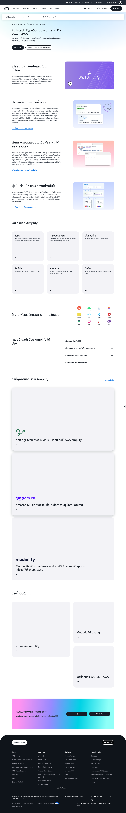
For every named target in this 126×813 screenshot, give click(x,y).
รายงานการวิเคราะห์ (44, 781)
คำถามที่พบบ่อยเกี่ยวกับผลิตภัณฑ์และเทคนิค (49, 776)
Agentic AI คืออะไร (18, 763)
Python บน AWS (70, 767)
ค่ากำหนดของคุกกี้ (17, 806)
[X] (92, 797)
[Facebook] (95, 797)
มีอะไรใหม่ (15, 775)
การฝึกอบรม (42, 760)
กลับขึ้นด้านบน (62, 788)
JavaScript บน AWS (71, 778)
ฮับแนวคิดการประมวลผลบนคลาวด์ (23, 767)
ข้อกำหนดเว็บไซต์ (28, 803)
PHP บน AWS (69, 775)
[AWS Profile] (120, 2)
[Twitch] (104, 797)
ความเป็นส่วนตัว (16, 803)
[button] (27, 8)
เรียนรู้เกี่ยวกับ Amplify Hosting (22, 128)
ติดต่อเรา (94, 756)
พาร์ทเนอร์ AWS (43, 784)
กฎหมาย (93, 782)
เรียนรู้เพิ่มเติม (109, 380)
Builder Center (70, 756)
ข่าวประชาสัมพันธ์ (17, 782)
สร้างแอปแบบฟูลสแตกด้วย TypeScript (24, 170)
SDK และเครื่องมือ (70, 760)
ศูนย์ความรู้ (94, 767)
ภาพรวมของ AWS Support (100, 771)
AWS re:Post (95, 763)
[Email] (92, 800)
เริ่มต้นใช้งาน (42, 756)
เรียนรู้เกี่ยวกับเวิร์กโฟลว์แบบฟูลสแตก (24, 207)
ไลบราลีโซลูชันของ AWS (45, 767)
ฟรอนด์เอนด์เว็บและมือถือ (27, 24)
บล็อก (14, 778)
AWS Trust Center (44, 763)
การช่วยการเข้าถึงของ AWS (100, 778)
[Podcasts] (110, 797)
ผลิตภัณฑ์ (14, 24)
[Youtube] (107, 797)
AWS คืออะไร (16, 756)
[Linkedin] (98, 797)
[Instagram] (101, 797)
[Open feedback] (124, 406)
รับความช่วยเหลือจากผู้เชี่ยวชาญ (101, 775)
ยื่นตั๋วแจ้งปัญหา (96, 760)
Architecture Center (45, 771)
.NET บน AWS (69, 763)
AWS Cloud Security (19, 771)
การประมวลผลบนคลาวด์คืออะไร (22, 760)
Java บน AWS (69, 771)
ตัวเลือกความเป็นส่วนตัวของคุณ (46, 803)
